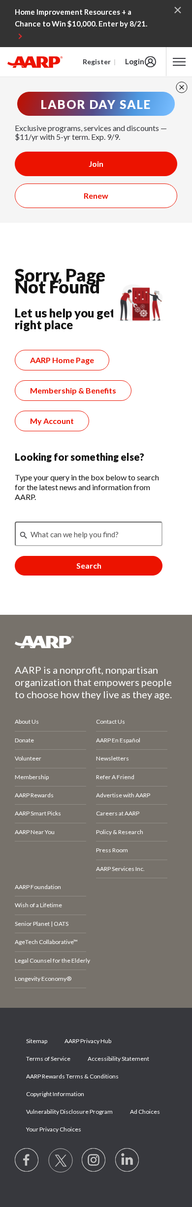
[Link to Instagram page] (94, 1160)
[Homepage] (35, 61)
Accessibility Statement (118, 1058)
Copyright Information (55, 1094)
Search (88, 565)
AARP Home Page (62, 360)
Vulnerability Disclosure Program (69, 1111)
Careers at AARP (117, 813)
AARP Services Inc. (120, 868)
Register (97, 61)
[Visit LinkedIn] (127, 1160)
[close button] (181, 87)
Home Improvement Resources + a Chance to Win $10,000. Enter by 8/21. (81, 17)
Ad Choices (145, 1111)
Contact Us (110, 721)
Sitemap (36, 1041)
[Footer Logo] (96, 641)
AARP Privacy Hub (87, 1041)
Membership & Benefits (73, 390)
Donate (24, 740)
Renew (96, 195)
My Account (52, 420)
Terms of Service (48, 1058)
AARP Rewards (34, 795)
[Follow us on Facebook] (27, 1160)
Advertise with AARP (123, 795)
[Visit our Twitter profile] (60, 1160)
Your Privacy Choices (53, 1129)
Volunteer (28, 758)
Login (134, 61)
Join (96, 163)
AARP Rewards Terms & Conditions (72, 1076)
